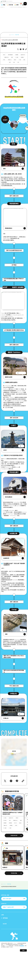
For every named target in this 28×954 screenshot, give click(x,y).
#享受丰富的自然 (10, 54)
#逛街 (12, 57)
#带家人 (4, 59)
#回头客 (15, 59)
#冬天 (18, 62)
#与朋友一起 (9, 59)
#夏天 (10, 62)
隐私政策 (22, 945)
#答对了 (4, 54)
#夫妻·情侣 (22, 57)
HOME (12, 34)
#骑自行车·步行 (23, 54)
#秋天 (14, 62)
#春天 (24, 59)
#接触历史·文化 (6, 57)
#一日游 (20, 59)
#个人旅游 (16, 57)
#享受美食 (16, 54)
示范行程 (17, 34)
